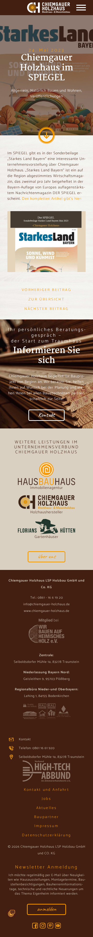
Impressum (46, 826)
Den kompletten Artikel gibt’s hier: (52, 199)
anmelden (46, 909)
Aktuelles (46, 808)
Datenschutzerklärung (46, 835)
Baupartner (46, 817)
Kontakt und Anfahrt (46, 790)
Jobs (46, 799)
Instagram (43, 925)
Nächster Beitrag (46, 309)
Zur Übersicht (46, 299)
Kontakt (46, 415)
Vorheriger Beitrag (46, 290)
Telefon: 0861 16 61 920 (37, 748)
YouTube (58, 925)
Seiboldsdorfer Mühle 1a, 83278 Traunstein (51, 757)
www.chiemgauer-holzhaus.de (46, 611)
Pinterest (50, 925)
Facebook (35, 925)
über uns (47, 556)
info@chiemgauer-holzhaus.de (46, 604)
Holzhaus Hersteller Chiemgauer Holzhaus (38, 8)
